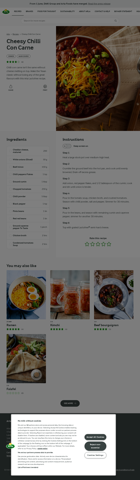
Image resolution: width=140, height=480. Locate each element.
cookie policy (42, 449)
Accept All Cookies (95, 437)
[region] (63, 445)
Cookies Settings (95, 455)
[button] (10, 446)
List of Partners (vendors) (28, 467)
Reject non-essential (95, 446)
